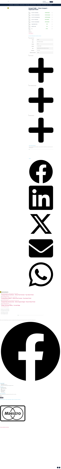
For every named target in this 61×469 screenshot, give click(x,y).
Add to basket (31, 33)
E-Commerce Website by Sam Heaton (4, 427)
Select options (7, 296)
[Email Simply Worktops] (59, 467)
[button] (41, 172)
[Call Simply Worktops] (57, 467)
